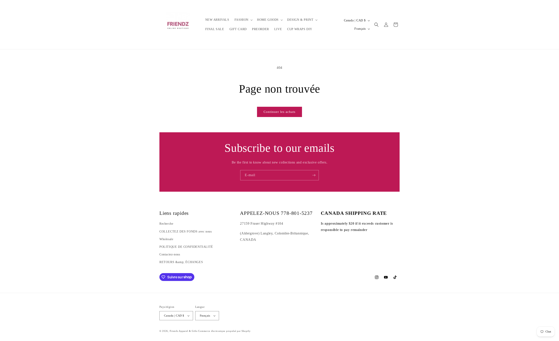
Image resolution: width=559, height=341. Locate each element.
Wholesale (166, 239)
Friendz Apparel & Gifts (184, 331)
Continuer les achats (279, 112)
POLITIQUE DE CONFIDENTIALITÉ (186, 246)
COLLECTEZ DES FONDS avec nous (185, 231)
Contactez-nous (169, 254)
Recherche (166, 223)
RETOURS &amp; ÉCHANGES (181, 262)
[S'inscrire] (314, 175)
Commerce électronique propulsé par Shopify (224, 331)
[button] (243, 19)
